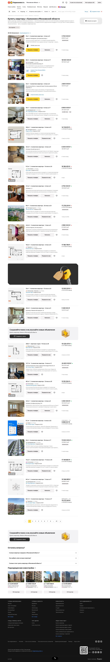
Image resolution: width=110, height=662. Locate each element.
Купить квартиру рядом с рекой (63, 627)
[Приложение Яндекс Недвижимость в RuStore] (101, 652)
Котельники (29, 63)
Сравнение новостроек (13, 625)
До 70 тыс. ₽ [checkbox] (34, 276)
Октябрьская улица (35, 403)
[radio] (32, 521)
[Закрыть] (101, 11)
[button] (66, 2)
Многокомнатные (60, 610)
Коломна (28, 149)
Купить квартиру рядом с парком (64, 625)
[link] (99, 2)
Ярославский (29, 347)
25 (56, 521)
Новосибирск (11, 607)
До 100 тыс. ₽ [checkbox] (44, 276)
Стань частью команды (30, 641)
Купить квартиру (60, 623)
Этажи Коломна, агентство (37, 94)
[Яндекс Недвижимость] (16, 2)
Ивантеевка (35, 614)
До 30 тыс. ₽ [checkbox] (14, 276)
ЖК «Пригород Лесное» (31, 111)
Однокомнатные (60, 603)
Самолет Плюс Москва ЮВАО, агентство (38, 71)
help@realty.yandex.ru (37, 651)
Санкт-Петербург (12, 605)
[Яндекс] (99, 659)
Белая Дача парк (30, 463)
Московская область (31, 86)
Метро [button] (86, 11)
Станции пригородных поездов (15, 623)
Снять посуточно (36, 625)
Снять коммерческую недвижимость (65, 631)
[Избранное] (63, 2)
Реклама (21, 641)
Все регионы (11, 627)
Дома (81, 603)
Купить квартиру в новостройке (63, 629)
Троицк (33, 612)
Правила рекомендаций (61, 641)
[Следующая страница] (60, 521)
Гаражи (81, 605)
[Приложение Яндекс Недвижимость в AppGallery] (98, 652)
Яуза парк (28, 170)
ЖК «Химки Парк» (30, 424)
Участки (82, 612)
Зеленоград (35, 607)
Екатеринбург (11, 610)
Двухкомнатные (60, 605)
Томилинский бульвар (31, 385)
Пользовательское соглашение (45, 641)
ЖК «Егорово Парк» (30, 502)
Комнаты (82, 610)
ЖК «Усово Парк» (30, 367)
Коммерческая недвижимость (87, 607)
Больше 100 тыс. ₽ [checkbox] (16, 280)
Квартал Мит (29, 131)
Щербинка (34, 603)
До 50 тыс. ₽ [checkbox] (24, 276)
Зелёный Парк (29, 292)
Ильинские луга (30, 248)
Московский (35, 610)
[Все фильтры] (9, 11)
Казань (9, 612)
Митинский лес (29, 209)
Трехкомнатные (59, 612)
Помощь (70, 641)
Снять (33, 623)
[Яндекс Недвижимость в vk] (96, 641)
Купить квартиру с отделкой (63, 633)
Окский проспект (35, 149)
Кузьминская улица (37, 63)
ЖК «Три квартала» (30, 444)
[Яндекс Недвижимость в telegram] (101, 641)
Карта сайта (77, 641)
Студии (57, 607)
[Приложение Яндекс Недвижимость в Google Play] (96, 652)
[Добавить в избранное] (56, 50)
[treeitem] (12, 7)
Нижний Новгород (12, 614)
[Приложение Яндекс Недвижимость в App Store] (93, 652)
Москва (10, 603)
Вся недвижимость (12, 641)
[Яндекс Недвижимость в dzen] (99, 641)
